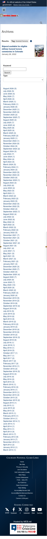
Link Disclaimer (22, 469)
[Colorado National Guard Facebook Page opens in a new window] (13, 510)
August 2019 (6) (10, 308)
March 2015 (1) (9, 413)
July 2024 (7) (8, 154)
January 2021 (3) (10, 264)
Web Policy (22, 475)
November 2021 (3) (11, 237)
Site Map (22, 464)
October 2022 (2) (10, 209)
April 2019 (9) (8, 319)
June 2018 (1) (9, 345)
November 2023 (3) (11, 175)
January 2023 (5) (10, 201)
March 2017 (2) (9, 360)
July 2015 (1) (8, 405)
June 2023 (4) (9, 188)
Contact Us (22, 495)
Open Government (22, 485)
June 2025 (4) (9, 125)
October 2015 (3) (10, 397)
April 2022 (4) (8, 224)
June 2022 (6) (9, 219)
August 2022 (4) (10, 214)
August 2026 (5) (10, 88)
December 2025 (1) (11, 109)
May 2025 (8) (8, 127)
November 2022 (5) (11, 206)
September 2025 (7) (11, 117)
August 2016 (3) (10, 374)
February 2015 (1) (10, 415)
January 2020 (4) (10, 295)
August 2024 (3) (10, 151)
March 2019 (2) (9, 321)
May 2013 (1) (8, 429)
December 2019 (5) (11, 298)
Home (22, 462)
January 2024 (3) (10, 169)
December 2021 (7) (11, 235)
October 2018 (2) (10, 334)
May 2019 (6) (8, 316)
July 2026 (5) (8, 91)
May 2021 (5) (8, 253)
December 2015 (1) (11, 392)
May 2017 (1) (8, 355)
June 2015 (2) (9, 408)
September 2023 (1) (11, 180)
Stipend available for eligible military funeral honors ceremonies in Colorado (14, 49)
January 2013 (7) (10, 439)
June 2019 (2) (9, 313)
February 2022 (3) (10, 230)
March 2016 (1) (9, 384)
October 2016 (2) (10, 368)
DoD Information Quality (22, 472)
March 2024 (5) (9, 164)
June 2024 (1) (9, 156)
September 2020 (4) (11, 274)
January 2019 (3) (10, 326)
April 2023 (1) (8, 193)
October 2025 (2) (10, 114)
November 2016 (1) (11, 366)
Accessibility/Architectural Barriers (22, 493)
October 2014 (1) (10, 418)
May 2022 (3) (8, 222)
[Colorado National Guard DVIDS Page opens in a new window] (7, 509)
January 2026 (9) (10, 106)
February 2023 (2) (10, 198)
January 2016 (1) (10, 389)
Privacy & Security (22, 467)
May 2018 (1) (8, 347)
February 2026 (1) (10, 104)
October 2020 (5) (10, 271)
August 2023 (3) (10, 182)
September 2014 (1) (11, 421)
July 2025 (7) (8, 122)
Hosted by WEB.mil (23, 522)
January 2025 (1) (10, 138)
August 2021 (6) (10, 245)
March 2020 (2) (9, 290)
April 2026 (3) (8, 99)
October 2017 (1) (10, 353)
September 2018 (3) (11, 337)
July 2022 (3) (8, 216)
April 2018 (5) (8, 350)
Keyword (7, 65)
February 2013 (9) (10, 436)
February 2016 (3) (10, 387)
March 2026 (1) (9, 101)
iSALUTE (24, 480)
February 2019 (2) (10, 324)
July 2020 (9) (8, 279)
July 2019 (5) (8, 311)
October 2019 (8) (10, 303)
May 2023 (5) (8, 190)
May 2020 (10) (9, 285)
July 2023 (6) (8, 185)
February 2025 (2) (10, 135)
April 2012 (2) (8, 444)
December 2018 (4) (11, 329)
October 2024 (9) (10, 146)
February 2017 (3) (10, 363)
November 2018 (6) (11, 332)
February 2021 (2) (10, 261)
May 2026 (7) (8, 96)
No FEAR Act (22, 482)
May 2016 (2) (8, 379)
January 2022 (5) (10, 232)
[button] (22, 4)
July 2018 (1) (8, 342)
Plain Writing (22, 488)
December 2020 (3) (11, 266)
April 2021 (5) (8, 256)
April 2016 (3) (8, 381)
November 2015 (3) (11, 395)
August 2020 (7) (10, 277)
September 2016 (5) (11, 371)
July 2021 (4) (8, 248)
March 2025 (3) (9, 133)
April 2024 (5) (8, 161)
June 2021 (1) (9, 250)
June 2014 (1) (9, 423)
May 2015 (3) (8, 410)
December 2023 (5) (11, 172)
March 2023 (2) (9, 195)
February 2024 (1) (10, 167)
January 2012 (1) (10, 447)
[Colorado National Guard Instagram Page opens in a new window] (26, 510)
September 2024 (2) (11, 148)
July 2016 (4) (8, 376)
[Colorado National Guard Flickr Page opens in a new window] (33, 510)
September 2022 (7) (11, 211)
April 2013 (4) (8, 431)
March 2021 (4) (9, 258)
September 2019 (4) (11, 305)
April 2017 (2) (8, 358)
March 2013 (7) (9, 434)
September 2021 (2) (11, 243)
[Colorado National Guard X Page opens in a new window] (20, 510)
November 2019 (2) (11, 300)
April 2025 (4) (8, 130)
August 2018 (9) (10, 340)
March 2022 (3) (9, 227)
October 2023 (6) (10, 177)
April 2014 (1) (8, 426)
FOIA (18, 480)
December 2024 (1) (11, 140)
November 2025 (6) (11, 112)
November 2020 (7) (11, 269)
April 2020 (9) (8, 287)
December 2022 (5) (11, 203)
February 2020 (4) (10, 292)
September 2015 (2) (11, 400)
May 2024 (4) (8, 159)
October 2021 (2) (10, 240)
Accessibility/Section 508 (22, 490)
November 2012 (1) (11, 442)
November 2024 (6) (11, 143)
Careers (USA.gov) (22, 498)
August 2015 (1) (10, 402)
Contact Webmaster (22, 477)
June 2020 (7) (9, 282)
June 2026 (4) (9, 93)
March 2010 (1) (9, 450)
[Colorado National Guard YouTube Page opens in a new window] (39, 510)
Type (5, 75)
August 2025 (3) (10, 120)
